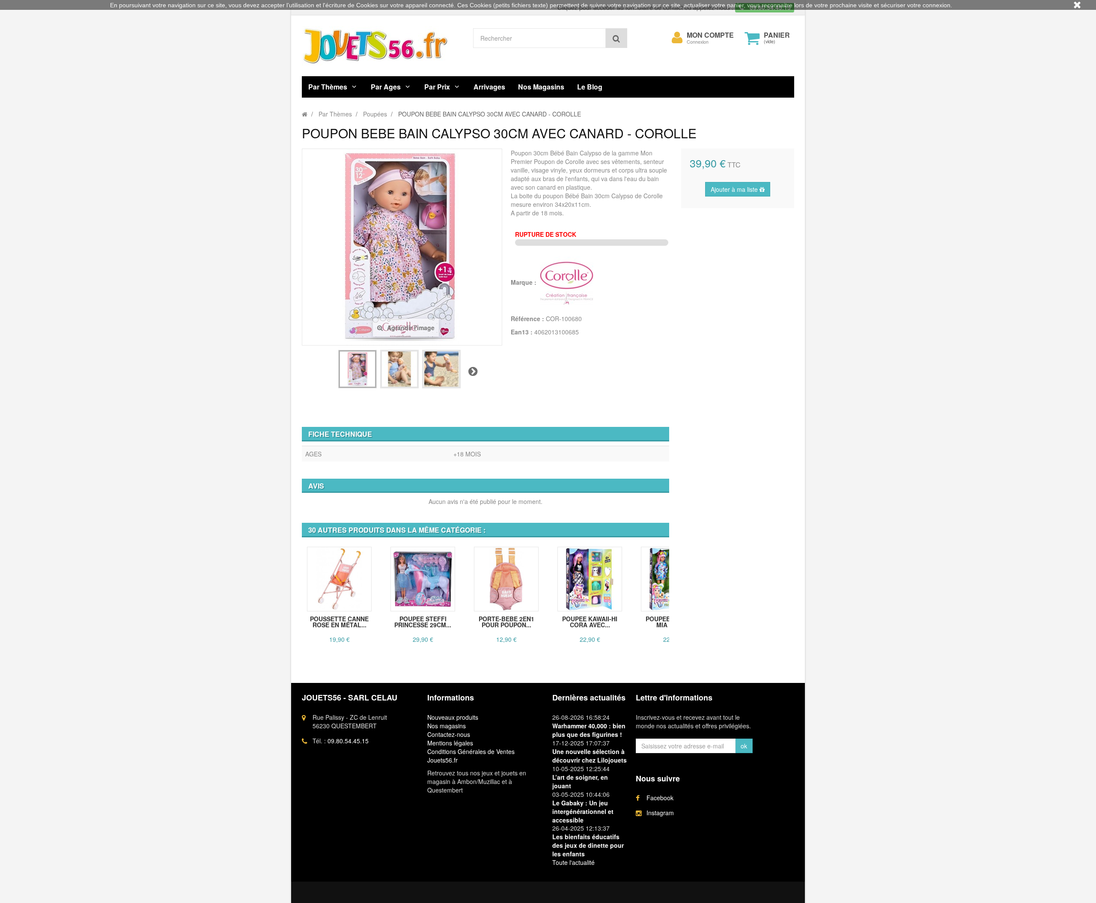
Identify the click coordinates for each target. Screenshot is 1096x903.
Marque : (524, 282)
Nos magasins (446, 725)
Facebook (659, 797)
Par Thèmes (327, 87)
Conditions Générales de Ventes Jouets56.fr (471, 755)
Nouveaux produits (452, 717)
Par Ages (386, 87)
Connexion (698, 42)
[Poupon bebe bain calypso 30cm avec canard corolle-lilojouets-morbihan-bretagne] (357, 369)
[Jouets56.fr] (381, 46)
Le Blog (589, 87)
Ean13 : (522, 332)
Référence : (527, 318)
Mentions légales (450, 743)
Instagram (660, 812)
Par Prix (437, 87)
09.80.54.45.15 (348, 740)
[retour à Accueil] (304, 114)
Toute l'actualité (573, 862)
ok (744, 746)
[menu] (677, 37)
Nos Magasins (541, 87)
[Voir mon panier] (752, 38)
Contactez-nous (448, 734)
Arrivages (489, 87)
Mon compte (710, 35)
